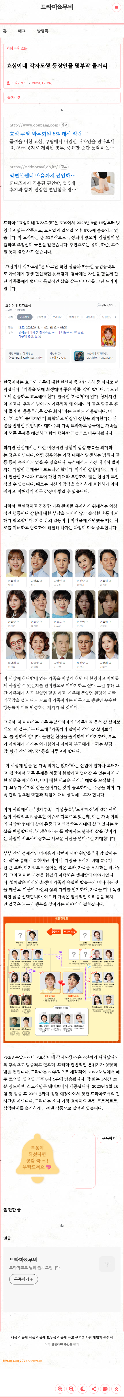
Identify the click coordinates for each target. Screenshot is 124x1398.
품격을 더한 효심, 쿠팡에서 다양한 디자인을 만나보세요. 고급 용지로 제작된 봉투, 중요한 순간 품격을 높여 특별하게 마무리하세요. (62, 145)
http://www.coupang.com (34, 125)
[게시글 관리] (89, 1138)
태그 (22, 31)
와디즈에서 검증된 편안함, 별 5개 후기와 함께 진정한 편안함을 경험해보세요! (43, 186)
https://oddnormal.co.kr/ (34, 167)
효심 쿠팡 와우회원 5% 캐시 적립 (46, 134)
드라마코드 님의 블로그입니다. (35, 1267)
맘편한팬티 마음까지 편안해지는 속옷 (42, 175)
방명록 (42, 31)
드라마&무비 (57, 7)
